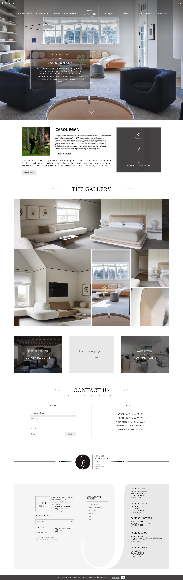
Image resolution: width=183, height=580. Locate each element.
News (90, 516)
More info (116, 577)
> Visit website (63, 154)
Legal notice (49, 537)
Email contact (137, 497)
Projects (90, 513)
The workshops (93, 504)
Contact (90, 519)
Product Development (95, 507)
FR (176, 3)
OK (123, 577)
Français (40, 537)
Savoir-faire (92, 510)
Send (70, 434)
